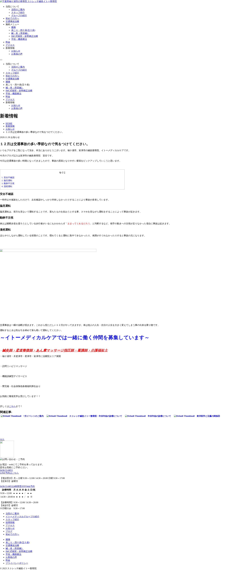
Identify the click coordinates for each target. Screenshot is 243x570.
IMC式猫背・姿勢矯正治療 (24, 36)
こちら (12, 406)
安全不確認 (8, 177)
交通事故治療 (12, 21)
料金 (8, 42)
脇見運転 (7, 180)
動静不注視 (8, 183)
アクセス (10, 45)
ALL (2, 439)
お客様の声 (16, 54)
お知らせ (15, 51)
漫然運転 (7, 186)
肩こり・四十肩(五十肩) (23, 30)
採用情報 (10, 522)
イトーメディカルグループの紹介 (22, 516)
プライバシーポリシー (17, 563)
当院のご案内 (18, 9)
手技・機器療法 (19, 39)
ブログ (9, 531)
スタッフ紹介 (18, 12)
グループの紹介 (19, 15)
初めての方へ (12, 18)
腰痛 (13, 27)
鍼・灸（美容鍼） (20, 33)
